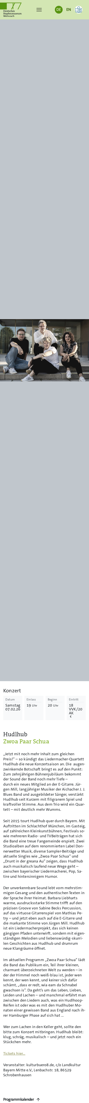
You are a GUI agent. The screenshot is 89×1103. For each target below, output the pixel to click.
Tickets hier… (14, 1053)
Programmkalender (18, 1099)
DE (58, 9)
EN (68, 9)
